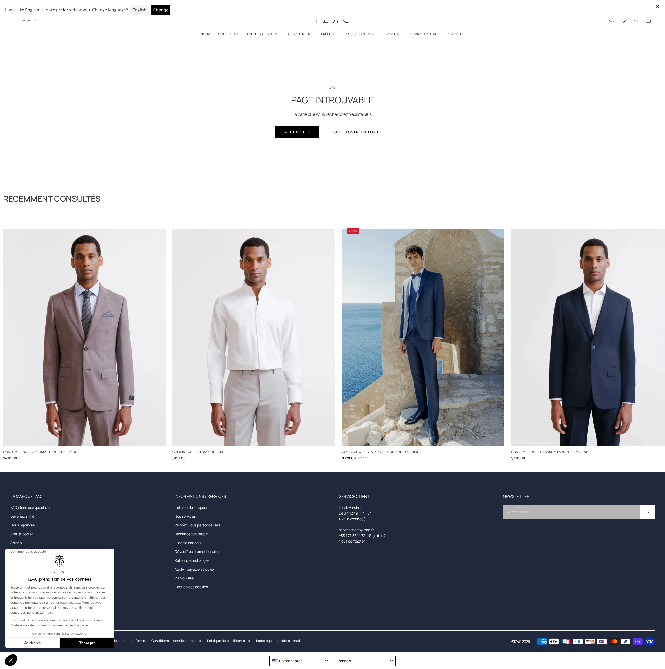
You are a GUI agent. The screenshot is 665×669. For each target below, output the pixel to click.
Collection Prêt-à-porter (357, 132)
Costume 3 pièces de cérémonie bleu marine (380, 451)
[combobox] (300, 661)
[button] (219, 35)
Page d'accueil (296, 132)
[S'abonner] (647, 512)
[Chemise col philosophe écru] (253, 337)
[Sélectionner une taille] (84, 438)
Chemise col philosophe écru (198, 451)
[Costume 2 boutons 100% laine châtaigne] (84, 337)
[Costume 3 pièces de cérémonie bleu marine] (423, 337)
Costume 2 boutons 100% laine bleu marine (549, 451)
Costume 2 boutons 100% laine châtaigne (40, 451)
